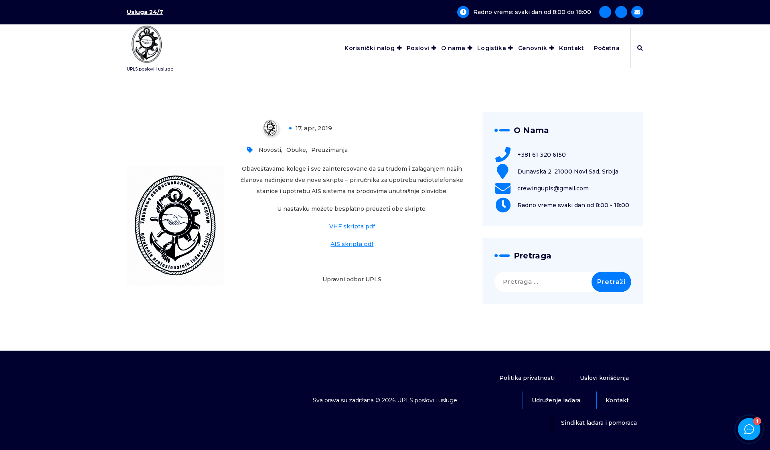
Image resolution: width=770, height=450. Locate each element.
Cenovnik (532, 48)
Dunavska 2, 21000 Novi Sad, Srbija (567, 171)
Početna (607, 48)
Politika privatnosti (527, 377)
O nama (453, 48)
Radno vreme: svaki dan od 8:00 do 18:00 (532, 12)
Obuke (296, 149)
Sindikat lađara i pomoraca (599, 422)
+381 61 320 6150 (541, 154)
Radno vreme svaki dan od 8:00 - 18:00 (573, 205)
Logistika (491, 48)
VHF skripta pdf (352, 226)
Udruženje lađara (556, 400)
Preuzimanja (329, 149)
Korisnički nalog (369, 48)
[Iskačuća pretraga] (640, 48)
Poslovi (418, 48)
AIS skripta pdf (351, 244)
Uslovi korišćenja (604, 377)
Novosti (270, 149)
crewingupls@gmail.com (553, 188)
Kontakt (571, 48)
